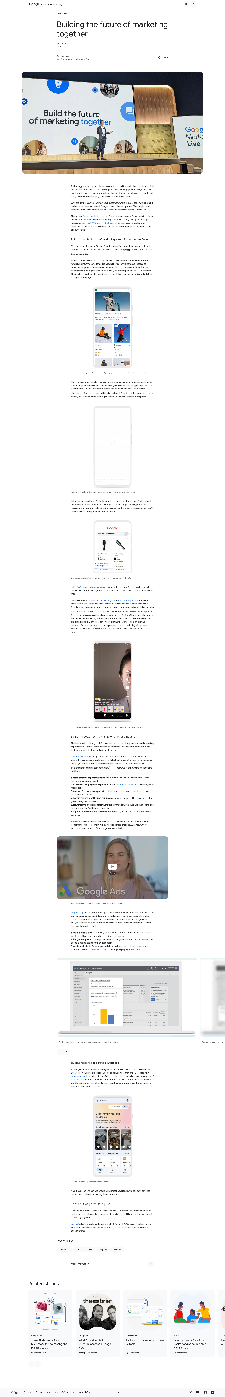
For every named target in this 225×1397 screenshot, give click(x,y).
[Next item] (66, 1052)
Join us (74, 1224)
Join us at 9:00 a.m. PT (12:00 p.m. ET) (100, 223)
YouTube (117, 1250)
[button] (163, 57)
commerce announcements (126, 1227)
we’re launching (78, 1076)
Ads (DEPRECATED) (84, 1250)
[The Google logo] (14, 1392)
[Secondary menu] (194, 4)
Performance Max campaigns (91, 587)
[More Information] (151, 1264)
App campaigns (125, 600)
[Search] (186, 4)
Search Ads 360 (126, 784)
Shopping (103, 1250)
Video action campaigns (101, 600)
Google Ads (64, 1250)
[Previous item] (60, 1052)
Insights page (77, 912)
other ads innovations (97, 1227)
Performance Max (79, 756)
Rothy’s (74, 821)
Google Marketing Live (94, 216)
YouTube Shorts (86, 604)
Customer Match (98, 949)
